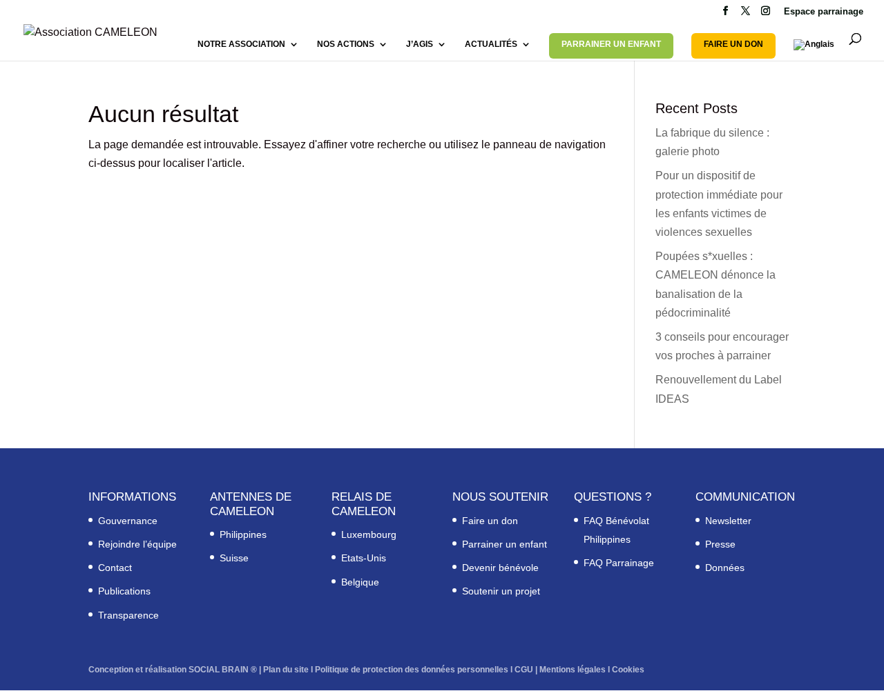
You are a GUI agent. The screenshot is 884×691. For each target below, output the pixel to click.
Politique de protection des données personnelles (411, 669)
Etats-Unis (363, 557)
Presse (720, 544)
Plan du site (286, 669)
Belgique (360, 582)
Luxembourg (368, 534)
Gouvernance (127, 520)
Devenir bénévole (500, 567)
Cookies (628, 669)
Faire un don (490, 520)
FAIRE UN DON (733, 44)
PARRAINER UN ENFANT (611, 44)
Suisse (234, 557)
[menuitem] (814, 50)
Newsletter (728, 520)
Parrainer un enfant (504, 544)
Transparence (128, 615)
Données (724, 567)
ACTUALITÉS (491, 44)
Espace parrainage (823, 12)
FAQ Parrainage (619, 562)
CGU (524, 669)
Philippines (243, 534)
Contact (115, 567)
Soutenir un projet (501, 591)
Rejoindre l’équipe (137, 544)
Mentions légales (572, 669)
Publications (124, 591)
